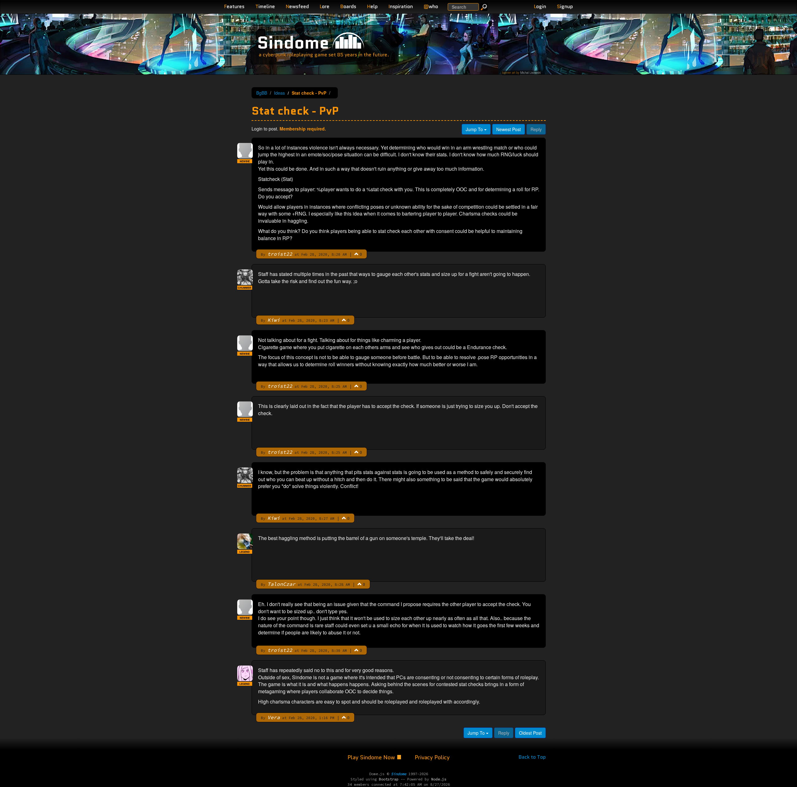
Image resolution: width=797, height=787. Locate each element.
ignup (565, 6)
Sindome (293, 42)
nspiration (401, 6)
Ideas (279, 93)
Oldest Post (530, 733)
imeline (265, 6)
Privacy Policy (432, 757)
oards (348, 6)
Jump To (475, 129)
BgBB (261, 93)
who (431, 6)
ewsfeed (297, 6)
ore (324, 6)
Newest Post (508, 129)
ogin (540, 6)
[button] (356, 254)
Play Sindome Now (372, 757)
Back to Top (532, 757)
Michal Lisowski (530, 72)
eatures (234, 6)
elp (372, 6)
